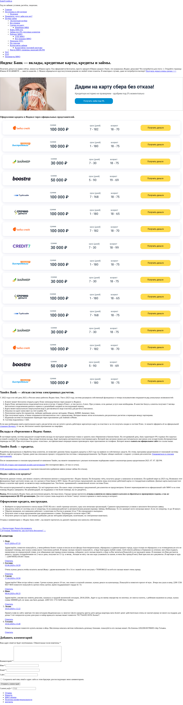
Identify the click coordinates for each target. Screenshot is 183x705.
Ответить (9, 561)
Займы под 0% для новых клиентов (25, 32)
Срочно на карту (17, 25)
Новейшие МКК (22, 27)
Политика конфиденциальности (18, 700)
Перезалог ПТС (16, 41)
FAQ (7, 54)
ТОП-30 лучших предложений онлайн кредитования (22, 465)
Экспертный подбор (18, 21)
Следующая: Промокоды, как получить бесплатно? (23, 530)
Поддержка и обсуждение (16, 12)
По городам (15, 43)
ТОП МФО (20, 36)
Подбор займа (11, 18)
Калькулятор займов (18, 45)
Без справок (15, 23)
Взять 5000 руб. (16, 30)
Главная (8, 9)
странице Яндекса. (8, 426)
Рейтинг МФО (16, 34)
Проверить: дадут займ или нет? (18, 16)
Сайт (2, 675)
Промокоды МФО (12, 57)
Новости (8, 695)
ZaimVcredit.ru (6, 1)
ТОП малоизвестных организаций (14, 469)
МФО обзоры (10, 697)
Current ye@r (6, 688)
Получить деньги (156, 128)
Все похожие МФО (23, 39)
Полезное (14, 14)
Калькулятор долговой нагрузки (28, 48)
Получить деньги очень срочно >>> (161, 71)
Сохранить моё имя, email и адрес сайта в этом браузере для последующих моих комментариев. (43, 679)
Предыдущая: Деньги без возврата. (16, 528)
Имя (2, 665)
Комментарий (6, 661)
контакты (9, 702)
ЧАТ (7, 52)
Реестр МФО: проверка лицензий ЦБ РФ (27, 50)
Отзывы (8, 693)
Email (3, 670)
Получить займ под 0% (93, 101)
